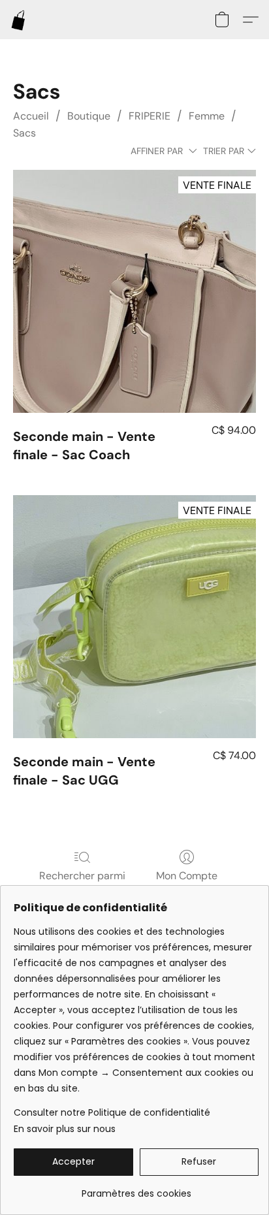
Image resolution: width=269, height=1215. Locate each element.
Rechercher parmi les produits (82, 883)
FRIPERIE (149, 116)
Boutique (88, 116)
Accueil (31, 116)
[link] (136, 1188)
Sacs (24, 133)
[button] (18, 19)
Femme (207, 116)
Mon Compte (186, 876)
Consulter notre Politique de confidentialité (112, 1112)
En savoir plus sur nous (65, 1128)
